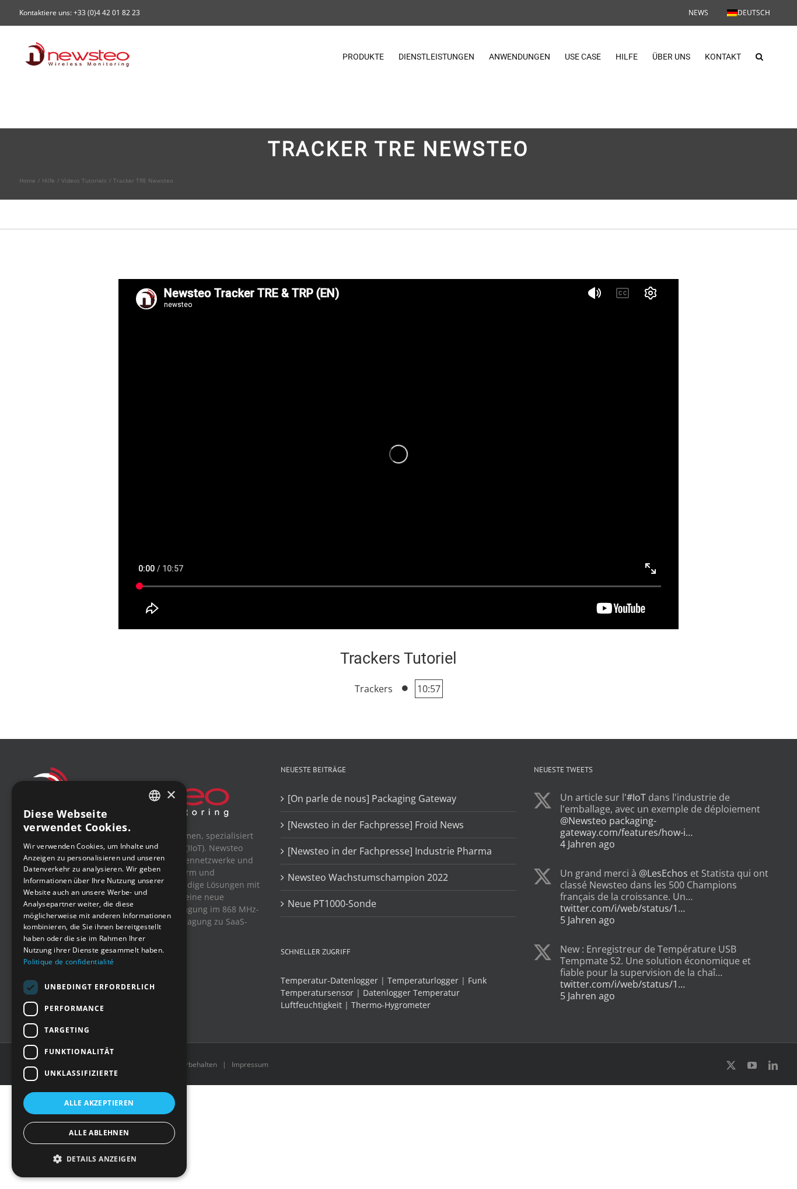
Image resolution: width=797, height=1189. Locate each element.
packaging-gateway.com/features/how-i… (626, 826)
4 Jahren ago (587, 844)
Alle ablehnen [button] (99, 1133)
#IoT (636, 797)
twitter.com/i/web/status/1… (622, 908)
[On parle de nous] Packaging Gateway (372, 798)
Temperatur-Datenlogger (329, 980)
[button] (759, 55)
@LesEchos (663, 873)
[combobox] (154, 795)
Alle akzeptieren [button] (99, 1103)
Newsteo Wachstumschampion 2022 (368, 877)
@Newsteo (583, 820)
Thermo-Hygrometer (391, 1004)
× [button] (170, 795)
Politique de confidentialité (68, 962)
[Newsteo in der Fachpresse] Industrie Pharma (390, 851)
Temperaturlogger (423, 980)
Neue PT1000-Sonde (332, 903)
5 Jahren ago (587, 919)
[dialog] (99, 979)
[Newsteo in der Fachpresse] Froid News (376, 824)
